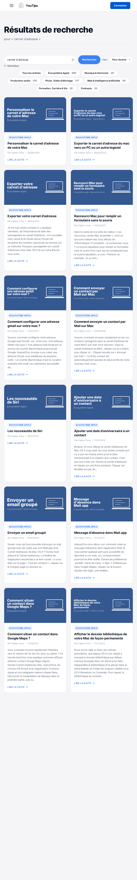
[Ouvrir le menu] (11, 5)
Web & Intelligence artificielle (106, 80)
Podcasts (89, 88)
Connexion (120, 5)
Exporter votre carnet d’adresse (32, 216)
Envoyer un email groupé (27, 533)
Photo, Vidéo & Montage (62, 80)
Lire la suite (18, 159)
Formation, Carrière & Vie (56, 88)
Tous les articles (31, 73)
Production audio (24, 80)
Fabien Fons (17, 152)
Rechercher (89, 59)
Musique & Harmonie (99, 73)
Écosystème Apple (62, 73)
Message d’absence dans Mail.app (100, 533)
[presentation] (35, 114)
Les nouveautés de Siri (25, 431)
